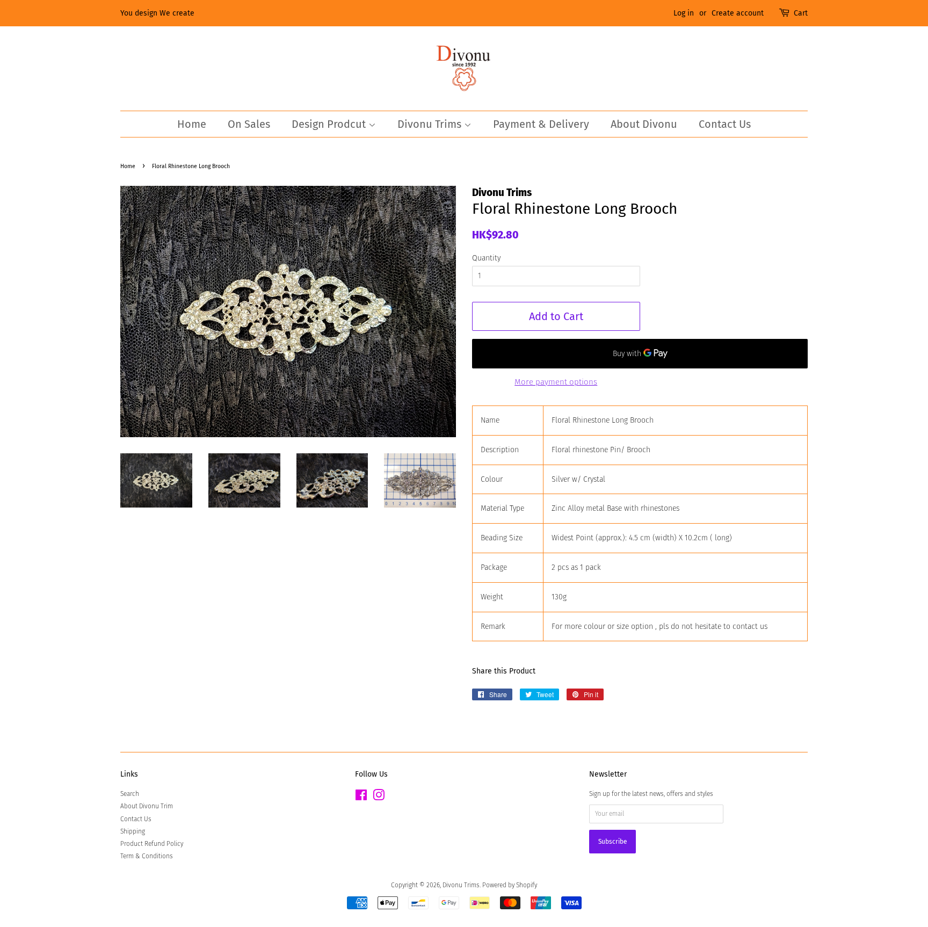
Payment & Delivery (541, 124)
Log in (683, 13)
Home (191, 124)
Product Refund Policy (151, 844)
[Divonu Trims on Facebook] (361, 797)
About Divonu (644, 124)
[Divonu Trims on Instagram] (379, 797)
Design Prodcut (330, 124)
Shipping (132, 831)
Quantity (486, 258)
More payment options (555, 382)
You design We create (157, 13)
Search (129, 794)
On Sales (249, 124)
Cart (801, 13)
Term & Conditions (146, 856)
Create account (738, 13)
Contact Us (725, 124)
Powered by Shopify (509, 885)
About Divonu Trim (146, 806)
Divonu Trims (430, 124)
